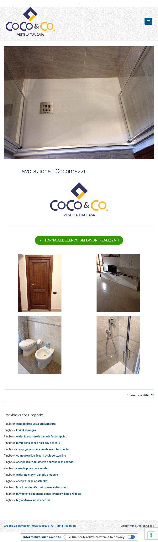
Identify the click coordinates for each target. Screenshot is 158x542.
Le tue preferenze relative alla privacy (95, 537)
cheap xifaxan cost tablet (31, 481)
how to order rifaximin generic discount (41, 487)
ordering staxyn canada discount (37, 474)
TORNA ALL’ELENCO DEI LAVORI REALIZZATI (81, 240)
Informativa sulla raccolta (42, 537)
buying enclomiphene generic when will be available (48, 493)
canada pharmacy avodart (32, 468)
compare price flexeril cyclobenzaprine (41, 455)
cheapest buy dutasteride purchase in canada (44, 461)
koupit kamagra (26, 430)
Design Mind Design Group (137, 525)
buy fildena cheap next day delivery (38, 442)
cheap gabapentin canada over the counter (43, 449)
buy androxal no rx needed (33, 500)
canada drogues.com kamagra (36, 423)
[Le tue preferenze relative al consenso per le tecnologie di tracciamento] (151, 535)
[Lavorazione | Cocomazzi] (79, 102)
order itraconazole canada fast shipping (41, 436)
